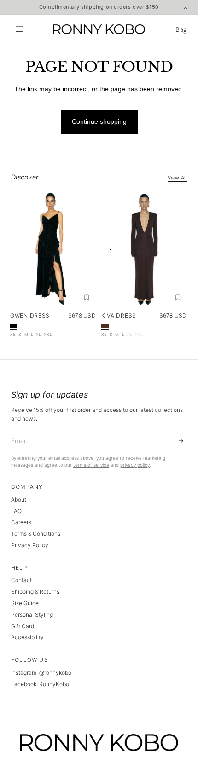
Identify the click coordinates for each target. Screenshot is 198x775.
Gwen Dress (30, 315)
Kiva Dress (118, 315)
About (18, 499)
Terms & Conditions (35, 533)
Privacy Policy (29, 545)
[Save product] (86, 297)
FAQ (16, 511)
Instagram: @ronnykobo (41, 672)
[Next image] (85, 249)
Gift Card (22, 626)
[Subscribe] (181, 441)
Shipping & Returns (35, 591)
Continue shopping (99, 121)
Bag (181, 29)
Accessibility (27, 637)
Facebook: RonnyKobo (40, 684)
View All (177, 177)
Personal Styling (32, 614)
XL (38, 334)
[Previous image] (20, 249)
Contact (21, 580)
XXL (48, 334)
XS (13, 334)
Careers (21, 522)
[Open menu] (19, 29)
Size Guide (25, 603)
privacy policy (135, 465)
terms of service (91, 465)
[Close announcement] (186, 7)
